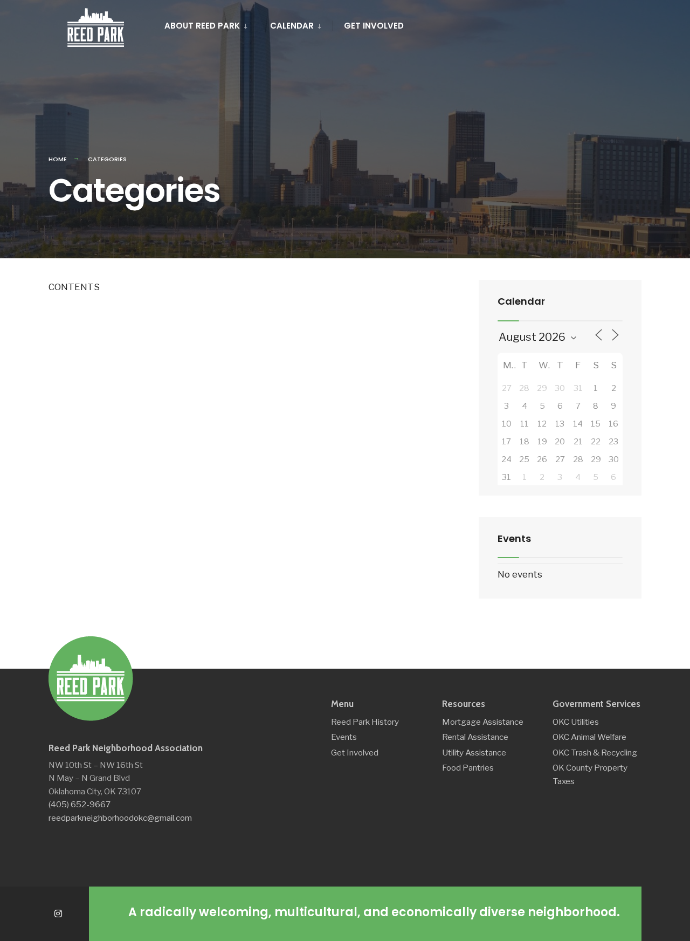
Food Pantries (468, 768)
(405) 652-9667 (80, 804)
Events (344, 737)
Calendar (292, 25)
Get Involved (374, 25)
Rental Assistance (475, 737)
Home (58, 159)
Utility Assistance (474, 752)
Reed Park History (365, 722)
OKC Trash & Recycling (595, 752)
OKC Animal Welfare (589, 737)
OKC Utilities (576, 722)
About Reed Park (202, 25)
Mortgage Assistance (482, 722)
